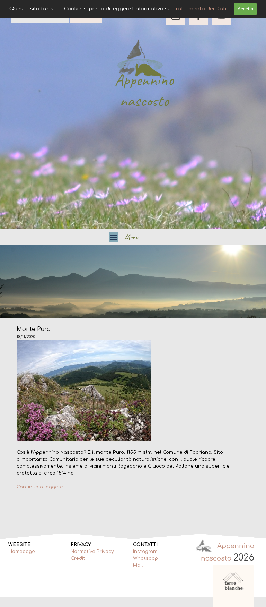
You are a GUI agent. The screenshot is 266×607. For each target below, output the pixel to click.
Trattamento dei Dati (200, 8)
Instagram (145, 551)
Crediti (78, 558)
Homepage (21, 551)
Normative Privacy (92, 551)
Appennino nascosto (146, 90)
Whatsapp (145, 558)
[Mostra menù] (113, 237)
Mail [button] (138, 565)
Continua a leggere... (41, 486)
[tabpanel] (133, 281)
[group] (233, 586)
